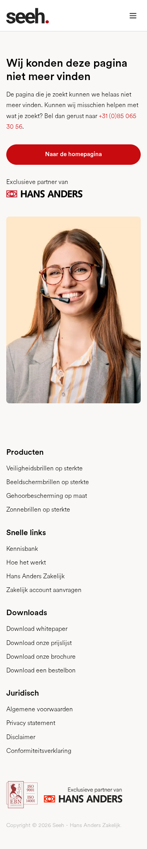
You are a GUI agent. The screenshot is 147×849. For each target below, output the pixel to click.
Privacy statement (30, 723)
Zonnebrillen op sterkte (38, 509)
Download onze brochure (41, 656)
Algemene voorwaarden (39, 709)
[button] (133, 16)
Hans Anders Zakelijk (35, 576)
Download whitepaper (36, 628)
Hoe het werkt (26, 562)
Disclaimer (20, 737)
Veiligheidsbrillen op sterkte (44, 468)
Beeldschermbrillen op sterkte (47, 482)
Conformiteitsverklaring (38, 750)
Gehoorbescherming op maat (46, 495)
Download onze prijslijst (39, 643)
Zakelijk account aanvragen (44, 590)
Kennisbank (22, 548)
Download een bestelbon (41, 670)
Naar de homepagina (73, 154)
